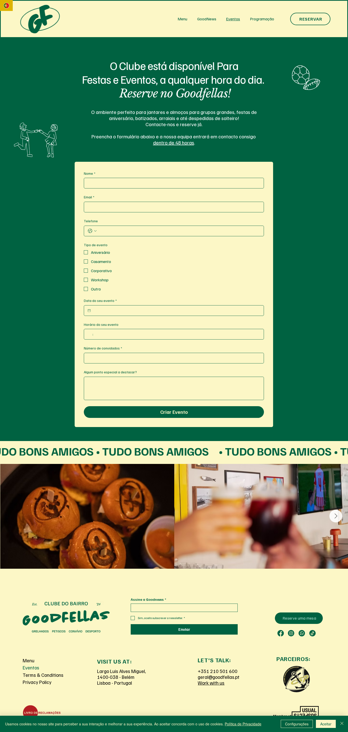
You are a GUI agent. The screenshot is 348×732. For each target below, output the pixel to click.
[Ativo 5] (312, 633)
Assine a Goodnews (148, 599)
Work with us (211, 683)
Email (89, 197)
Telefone (91, 221)
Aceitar (325, 723)
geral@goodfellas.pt (218, 677)
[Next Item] (335, 516)
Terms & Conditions (43, 675)
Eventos (31, 667)
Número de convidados (103, 348)
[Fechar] (342, 724)
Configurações (297, 723)
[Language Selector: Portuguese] (6, 5)
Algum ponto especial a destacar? (110, 372)
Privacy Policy (37, 682)
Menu (28, 660)
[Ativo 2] (280, 633)
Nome (89, 173)
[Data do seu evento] (89, 311)
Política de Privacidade (243, 723)
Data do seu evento (100, 300)
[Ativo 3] (291, 633)
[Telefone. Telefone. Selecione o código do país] (92, 231)
